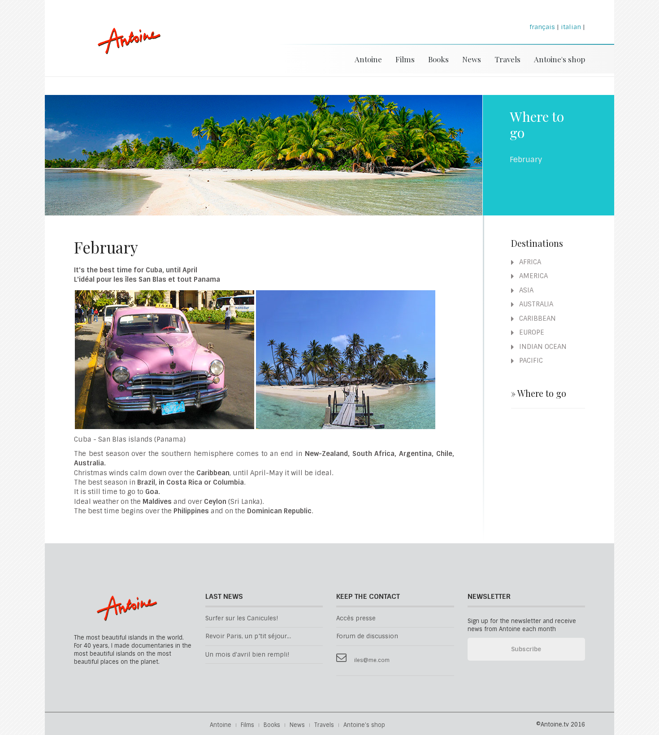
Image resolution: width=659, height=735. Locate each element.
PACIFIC (530, 360)
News (471, 59)
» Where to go (538, 393)
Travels (507, 59)
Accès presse (356, 618)
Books (438, 59)
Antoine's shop (559, 59)
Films (405, 59)
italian (571, 27)
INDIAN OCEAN (542, 346)
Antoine (125, 50)
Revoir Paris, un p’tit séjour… (248, 636)
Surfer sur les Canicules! (241, 618)
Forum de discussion (367, 636)
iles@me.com (372, 660)
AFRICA (529, 262)
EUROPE (530, 332)
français (542, 27)
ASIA (525, 290)
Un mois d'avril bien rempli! (247, 654)
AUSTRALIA (535, 304)
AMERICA (532, 275)
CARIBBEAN (536, 318)
